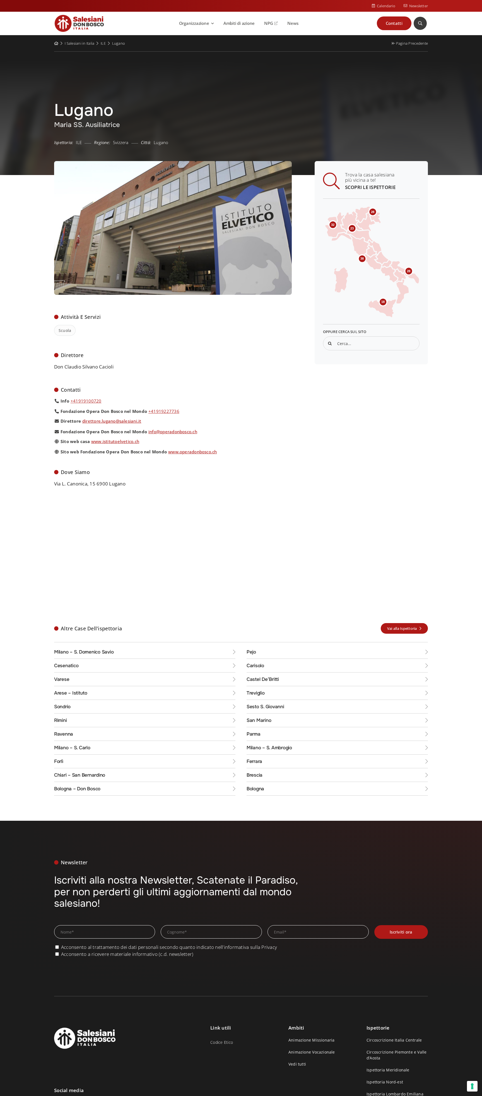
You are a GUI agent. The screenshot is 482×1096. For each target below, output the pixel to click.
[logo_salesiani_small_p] (79, 17)
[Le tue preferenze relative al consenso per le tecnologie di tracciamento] (472, 1086)
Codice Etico (221, 1042)
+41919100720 (86, 401)
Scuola (65, 330)
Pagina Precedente (411, 43)
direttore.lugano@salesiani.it (111, 421)
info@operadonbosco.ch (172, 431)
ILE (103, 43)
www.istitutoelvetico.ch (115, 441)
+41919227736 (163, 411)
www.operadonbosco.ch (192, 451)
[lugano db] (173, 163)
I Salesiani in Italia (79, 43)
